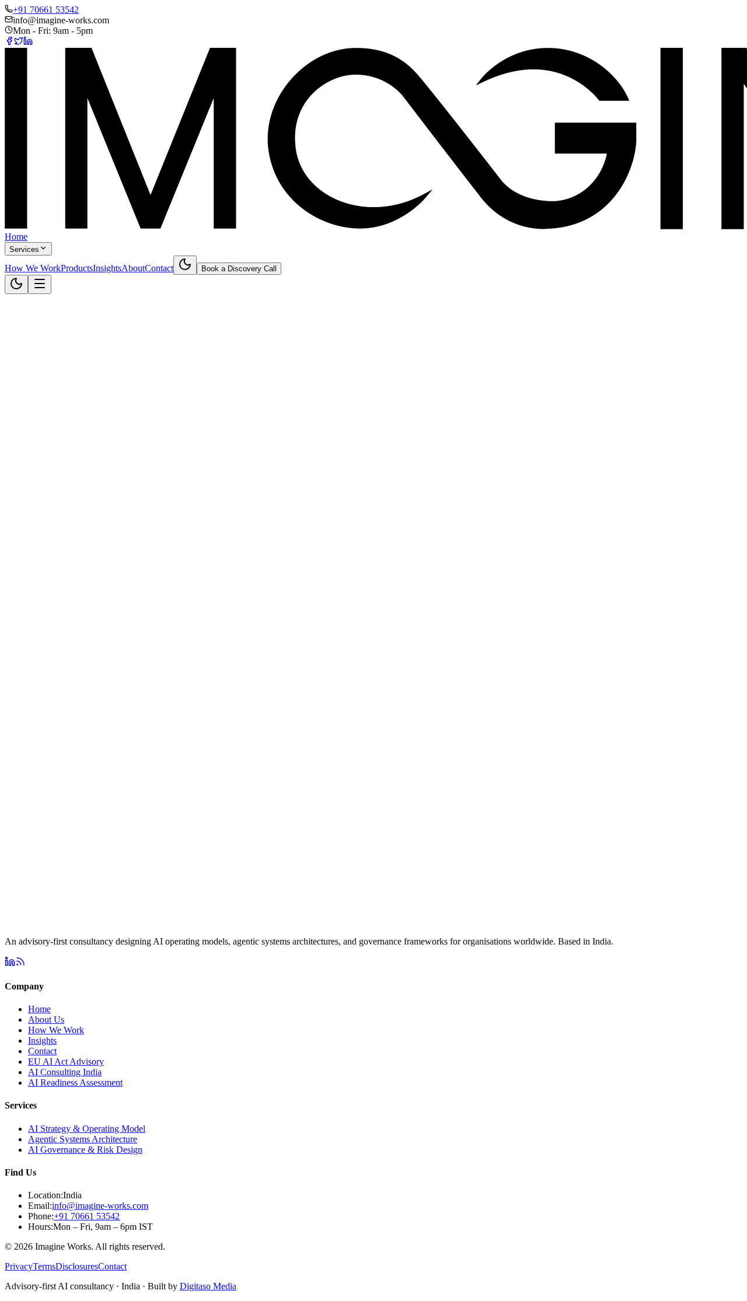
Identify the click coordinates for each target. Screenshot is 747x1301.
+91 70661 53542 (46, 10)
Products (77, 268)
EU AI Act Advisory (66, 1061)
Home (16, 237)
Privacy (19, 1266)
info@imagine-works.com (100, 1206)
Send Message (64, 737)
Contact (159, 268)
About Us (46, 1019)
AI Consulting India (65, 1072)
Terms (44, 1266)
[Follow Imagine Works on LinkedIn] (10, 963)
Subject (47, 668)
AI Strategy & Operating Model (86, 1129)
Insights (107, 268)
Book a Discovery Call (239, 268)
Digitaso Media (208, 1286)
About (133, 268)
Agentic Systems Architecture (82, 1139)
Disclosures (76, 1266)
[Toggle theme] (185, 265)
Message (50, 718)
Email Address (61, 655)
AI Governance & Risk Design (85, 1150)
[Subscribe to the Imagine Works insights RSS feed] (20, 963)
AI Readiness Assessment (75, 1082)
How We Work (33, 268)
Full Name (53, 643)
